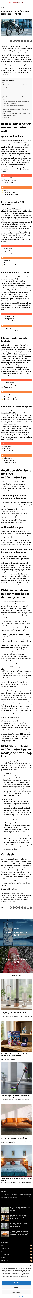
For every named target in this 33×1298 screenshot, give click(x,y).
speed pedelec (13, 635)
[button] (30, 1265)
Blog (2, 1245)
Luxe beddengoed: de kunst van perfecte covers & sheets (16, 1179)
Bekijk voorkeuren (16, 1292)
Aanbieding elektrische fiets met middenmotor (17, 101)
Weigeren (16, 1287)
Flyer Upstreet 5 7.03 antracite (13, 89)
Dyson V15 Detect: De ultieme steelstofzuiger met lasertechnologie (15, 1096)
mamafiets (11, 902)
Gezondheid (5, 1254)
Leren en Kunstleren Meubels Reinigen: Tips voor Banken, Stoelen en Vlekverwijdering (15, 1137)
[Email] (31, 41)
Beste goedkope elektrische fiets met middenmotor (15, 106)
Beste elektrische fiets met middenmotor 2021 (15, 85)
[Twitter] (16, 41)
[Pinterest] (19, 41)
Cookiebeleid (12, 1296)
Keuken (3, 1257)
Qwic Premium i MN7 (11, 87)
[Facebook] (11, 41)
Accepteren (16, 1283)
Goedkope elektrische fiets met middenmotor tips (15, 98)
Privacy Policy (19, 1296)
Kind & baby (4, 1260)
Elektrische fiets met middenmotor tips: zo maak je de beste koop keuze (16, 114)
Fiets (2, 7)
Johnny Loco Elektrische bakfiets (14, 93)
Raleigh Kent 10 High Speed (13, 95)
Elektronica (5, 1248)
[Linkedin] (22, 41)
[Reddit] (28, 41)
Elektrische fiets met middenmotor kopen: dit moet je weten (15, 110)
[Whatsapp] (25, 41)
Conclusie (6, 117)
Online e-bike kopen (11, 103)
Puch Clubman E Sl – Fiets (12, 91)
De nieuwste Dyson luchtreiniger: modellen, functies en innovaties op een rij (15, 1013)
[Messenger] (14, 41)
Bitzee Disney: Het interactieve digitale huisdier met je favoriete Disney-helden (16, 1054)
